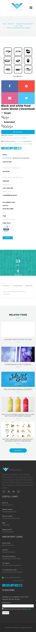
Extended (9, 122)
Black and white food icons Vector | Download (18, 27)
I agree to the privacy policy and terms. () (17, 609)
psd (9, 219)
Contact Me (8, 238)
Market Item (11, 23)
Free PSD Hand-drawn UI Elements (18, 389)
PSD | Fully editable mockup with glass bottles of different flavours (18, 415)
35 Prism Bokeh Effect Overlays (18, 364)
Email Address (6, 602)
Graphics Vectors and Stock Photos (24, 23)
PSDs (20, 25)
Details (24, 138)
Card (5, 219)
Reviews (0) (28, 286)
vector (13, 219)
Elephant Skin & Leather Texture (18, 339)
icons (16, 25)
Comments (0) (17, 286)
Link (29, 609)
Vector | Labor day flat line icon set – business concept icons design (18, 440)
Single (7, 113)
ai (3, 219)
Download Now (19, 132)
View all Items (18, 450)
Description (6, 286)
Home (4, 23)
